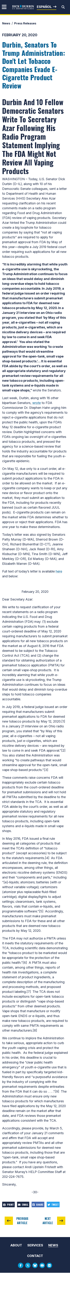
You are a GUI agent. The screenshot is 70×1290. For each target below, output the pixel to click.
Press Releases (25, 23)
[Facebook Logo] (20, 1265)
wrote (36, 403)
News (6, 23)
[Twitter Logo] (28, 1265)
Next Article (48, 1220)
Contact (35, 1256)
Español (44, 7)
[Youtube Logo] (42, 1265)
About (16, 1245)
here (59, 571)
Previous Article (22, 1220)
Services (35, 1245)
